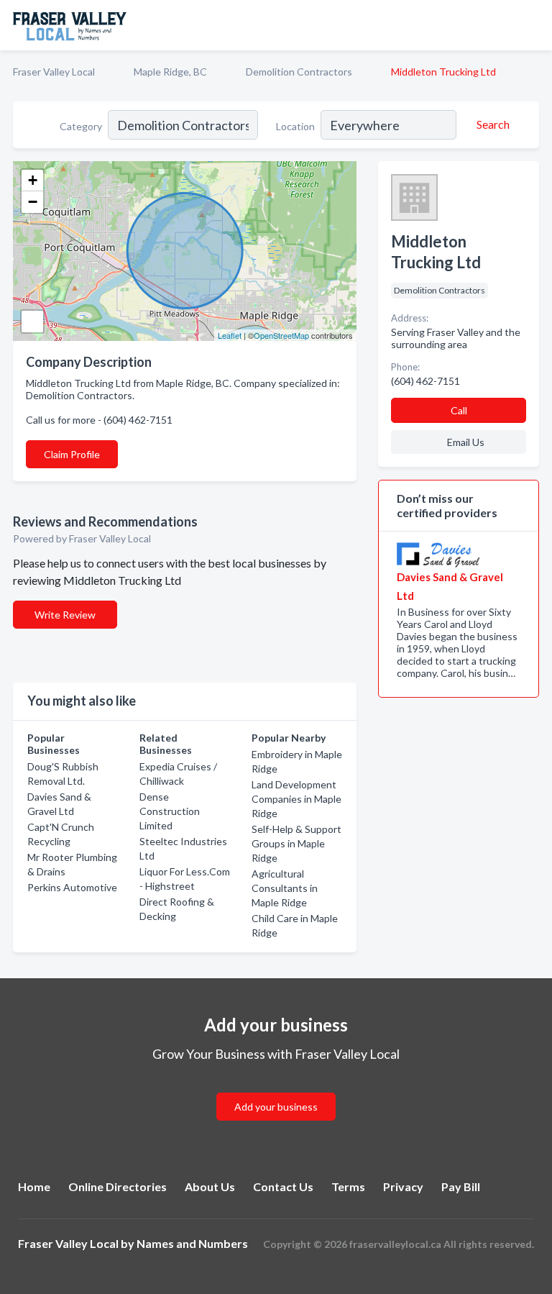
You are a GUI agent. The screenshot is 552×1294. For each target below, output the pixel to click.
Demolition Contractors (299, 71)
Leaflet (230, 335)
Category (81, 126)
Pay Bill (460, 1186)
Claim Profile (72, 454)
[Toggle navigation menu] (532, 25)
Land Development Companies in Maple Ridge (296, 798)
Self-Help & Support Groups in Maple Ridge (296, 843)
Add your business (276, 1107)
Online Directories (117, 1186)
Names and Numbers (192, 1243)
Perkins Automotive (72, 887)
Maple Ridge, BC (170, 71)
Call (459, 410)
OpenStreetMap (281, 335)
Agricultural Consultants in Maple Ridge (285, 887)
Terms (348, 1186)
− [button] (32, 202)
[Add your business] (276, 1089)
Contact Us (283, 1186)
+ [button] (32, 180)
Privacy (403, 1186)
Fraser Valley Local (54, 71)
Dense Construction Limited (169, 810)
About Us (210, 1186)
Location (295, 126)
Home (34, 1186)
